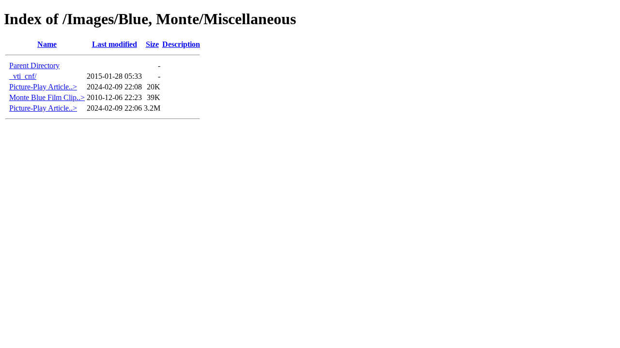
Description (181, 44)
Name (47, 44)
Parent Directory (34, 65)
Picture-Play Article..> (43, 87)
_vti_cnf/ (22, 76)
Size (152, 44)
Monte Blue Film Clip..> (47, 97)
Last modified (114, 44)
